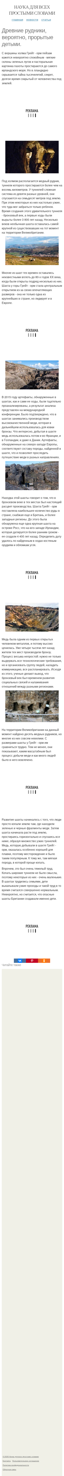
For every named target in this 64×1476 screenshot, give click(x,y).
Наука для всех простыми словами (32, 10)
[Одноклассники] (44, 961)
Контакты (7, 1461)
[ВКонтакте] (20, 961)
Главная (17, 20)
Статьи (46, 20)
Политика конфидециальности (16, 1465)
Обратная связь (9, 1469)
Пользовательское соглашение (25, 1461)
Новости (32, 20)
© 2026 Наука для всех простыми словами (21, 1456)
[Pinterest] (32, 961)
